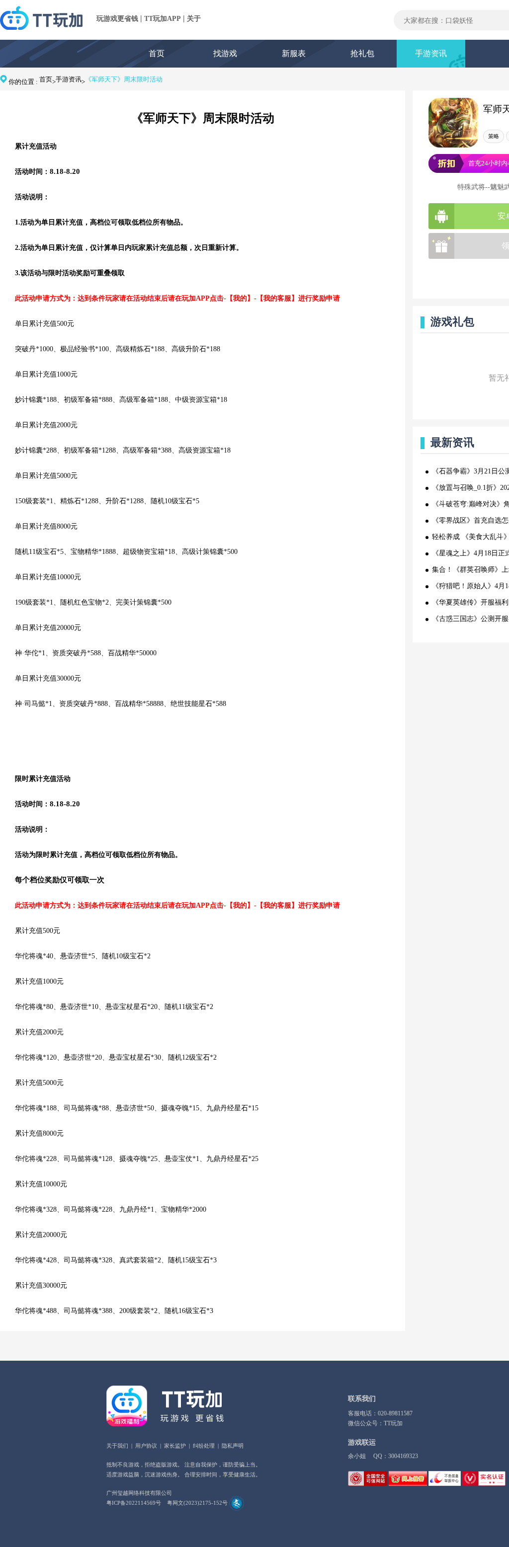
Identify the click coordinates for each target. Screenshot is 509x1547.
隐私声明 (233, 1446)
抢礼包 (362, 53)
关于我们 (117, 1446)
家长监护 (175, 1446)
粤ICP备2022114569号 (133, 1503)
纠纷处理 (204, 1446)
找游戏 (225, 53)
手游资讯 (431, 53)
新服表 (294, 53)
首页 (157, 53)
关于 (194, 18)
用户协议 (146, 1446)
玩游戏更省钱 (117, 18)
